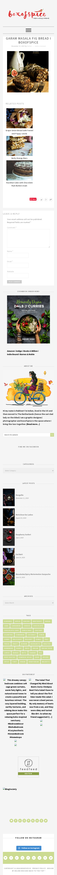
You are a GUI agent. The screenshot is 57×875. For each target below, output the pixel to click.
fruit (15, 644)
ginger (24, 644)
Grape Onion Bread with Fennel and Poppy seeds (19, 132)
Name (10, 251)
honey (19, 648)
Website (10, 271)
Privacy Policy (39, 868)
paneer (33, 653)
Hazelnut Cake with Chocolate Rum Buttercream (19, 184)
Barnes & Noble (27, 354)
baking (27, 621)
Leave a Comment (40, 46)
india (27, 648)
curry (7, 639)
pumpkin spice (25, 657)
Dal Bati (19, 554)
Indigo (19, 351)
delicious (17, 639)
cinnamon (20, 634)
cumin (41, 634)
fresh (7, 644)
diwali (39, 639)
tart (14, 661)
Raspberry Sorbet (23, 534)
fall (47, 639)
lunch (7, 653)
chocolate (38, 626)
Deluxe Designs (21, 871)
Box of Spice (28, 14)
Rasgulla (19, 495)
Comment (12, 227)
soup (37, 657)
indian (35, 648)
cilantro (8, 634)
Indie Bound (13, 354)
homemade (8, 648)
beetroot (37, 621)
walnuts (46, 661)
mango (16, 653)
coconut (32, 634)
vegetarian (34, 661)
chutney (38, 630)
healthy (47, 644)
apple (17, 621)
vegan (22, 661)
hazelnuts (35, 644)
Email (10, 261)
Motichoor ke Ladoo (24, 515)
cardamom (16, 626)
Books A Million (31, 351)
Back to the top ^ (37, 871)
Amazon (11, 351)
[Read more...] (33, 424)
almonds (8, 621)
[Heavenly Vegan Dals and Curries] (28, 345)
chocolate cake (11, 630)
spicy (6, 661)
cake (6, 626)
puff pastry (9, 657)
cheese (27, 626)
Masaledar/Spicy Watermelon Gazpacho (33, 574)
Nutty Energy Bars (19, 158)
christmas (27, 630)
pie (40, 653)
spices (46, 657)
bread (47, 621)
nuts (24, 653)
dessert (29, 639)
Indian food (47, 648)
